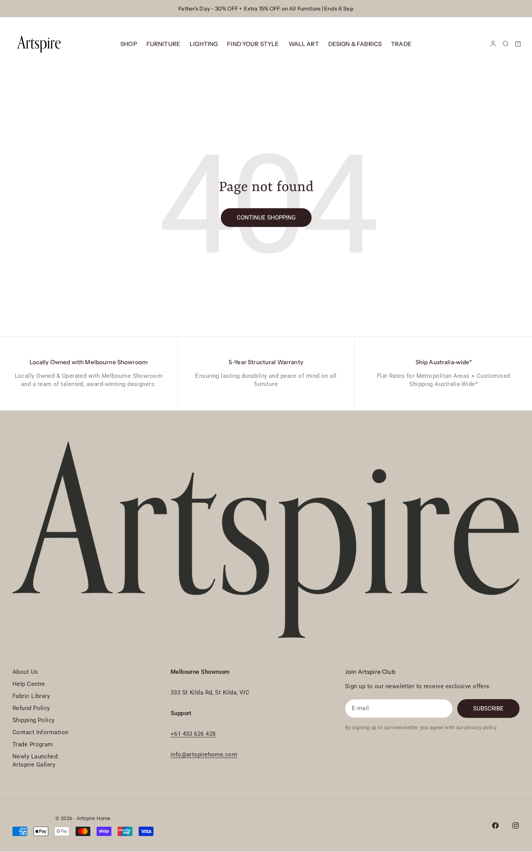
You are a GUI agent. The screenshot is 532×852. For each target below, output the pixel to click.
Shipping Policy (33, 720)
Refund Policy (31, 708)
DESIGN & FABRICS (355, 44)
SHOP (128, 44)
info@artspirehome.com (204, 754)
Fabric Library (31, 696)
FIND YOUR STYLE (253, 44)
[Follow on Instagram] (516, 825)
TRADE (401, 44)
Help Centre (28, 683)
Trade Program (32, 744)
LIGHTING (204, 44)
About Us (25, 671)
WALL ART (304, 44)
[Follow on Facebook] (495, 825)
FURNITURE (163, 44)
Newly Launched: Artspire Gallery (35, 760)
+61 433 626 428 (193, 733)
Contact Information (40, 732)
